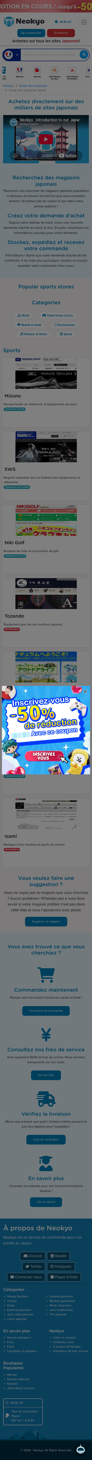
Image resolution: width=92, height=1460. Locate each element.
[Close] (85, 692)
